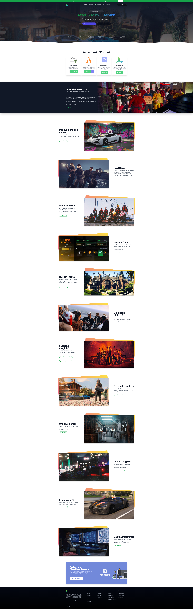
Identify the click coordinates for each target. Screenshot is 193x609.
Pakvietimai (98, 4)
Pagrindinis (85, 4)
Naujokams (99, 593)
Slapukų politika (120, 597)
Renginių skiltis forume (119, 470)
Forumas (91, 4)
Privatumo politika (121, 595)
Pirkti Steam (73, 71)
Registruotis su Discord (90, 23)
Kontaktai (108, 4)
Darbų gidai (99, 595)
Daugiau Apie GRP (70, 107)
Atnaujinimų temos (118, 545)
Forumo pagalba (110, 595)
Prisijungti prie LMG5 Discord (76, 578)
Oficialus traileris (105, 23)
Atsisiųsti (86, 71)
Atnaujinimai (89, 595)
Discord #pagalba (111, 597)
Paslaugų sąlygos (121, 593)
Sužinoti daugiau (63, 140)
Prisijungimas (122, 4)
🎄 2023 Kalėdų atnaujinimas (65, 361)
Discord (88, 599)
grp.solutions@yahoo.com (112, 599)
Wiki (103, 4)
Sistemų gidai (99, 597)
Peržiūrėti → (121, 1)
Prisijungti (119, 72)
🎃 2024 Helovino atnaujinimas (65, 356)
